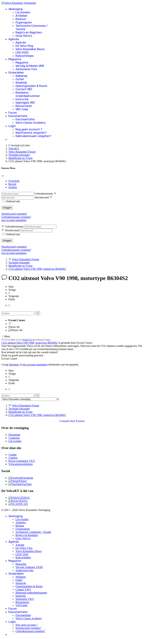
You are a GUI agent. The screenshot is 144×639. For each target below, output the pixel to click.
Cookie (12, 454)
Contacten (14, 437)
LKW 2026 (22, 52)
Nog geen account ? (28, 129)
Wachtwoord (42, 197)
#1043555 (27, 339)
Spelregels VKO (25, 102)
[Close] (2, 175)
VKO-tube (21, 109)
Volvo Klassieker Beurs (30, 49)
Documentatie (17, 116)
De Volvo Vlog (24, 45)
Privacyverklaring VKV (21, 460)
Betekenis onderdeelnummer (27, 94)
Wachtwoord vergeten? (31, 132)
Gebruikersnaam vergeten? (33, 136)
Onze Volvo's (23, 35)
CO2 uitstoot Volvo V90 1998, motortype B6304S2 (29, 342)
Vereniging (15, 9)
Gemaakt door (67, 420)
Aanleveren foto (26, 69)
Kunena (80, 420)
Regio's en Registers (28, 32)
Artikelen (21, 15)
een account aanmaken (14, 220)
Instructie (21, 99)
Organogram (23, 22)
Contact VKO (23, 89)
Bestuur (20, 19)
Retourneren (23, 106)
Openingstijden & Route (31, 86)
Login (12, 126)
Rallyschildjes (24, 56)
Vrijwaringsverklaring (20, 464)
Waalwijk (21, 82)
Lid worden (22, 12)
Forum (12, 112)
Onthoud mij (13, 201)
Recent (12, 184)
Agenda (13, 39)
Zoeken (12, 187)
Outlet (19, 79)
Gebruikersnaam (44, 193)
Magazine (14, 59)
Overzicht (13, 180)
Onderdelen (16, 72)
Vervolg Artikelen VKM (29, 66)
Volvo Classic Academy (30, 122)
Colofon (13, 457)
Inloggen (7, 207)
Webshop (21, 76)
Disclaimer (14, 434)
